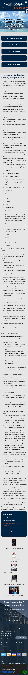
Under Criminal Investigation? (14, 38)
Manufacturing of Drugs (9, 520)
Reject (10, 671)
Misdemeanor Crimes (14, 64)
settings (13, 669)
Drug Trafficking (7, 517)
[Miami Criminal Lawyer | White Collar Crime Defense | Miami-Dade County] (14, 5)
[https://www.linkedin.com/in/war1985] (27, 12)
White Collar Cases (14, 44)
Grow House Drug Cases (9, 533)
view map (21, 638)
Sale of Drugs (6, 528)
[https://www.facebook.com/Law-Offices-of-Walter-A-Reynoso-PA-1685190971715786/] (27, 10)
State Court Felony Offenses (14, 58)
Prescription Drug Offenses (9, 531)
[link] (25, 672)
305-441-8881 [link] (21, 8)
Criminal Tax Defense (14, 51)
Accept (5, 671)
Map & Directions (5, 638)
